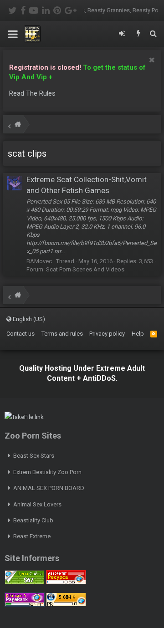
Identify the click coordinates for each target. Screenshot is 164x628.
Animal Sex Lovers (37, 504)
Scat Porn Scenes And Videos (85, 269)
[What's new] (138, 34)
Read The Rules (32, 93)
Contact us (20, 333)
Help (138, 333)
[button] (13, 34)
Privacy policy (107, 333)
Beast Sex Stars (33, 455)
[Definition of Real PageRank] (25, 604)
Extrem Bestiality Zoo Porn (47, 472)
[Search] (153, 34)
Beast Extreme (32, 536)
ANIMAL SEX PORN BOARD (48, 488)
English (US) (28, 319)
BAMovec (39, 261)
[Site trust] (66, 582)
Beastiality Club (33, 520)
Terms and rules (62, 333)
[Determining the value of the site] (25, 582)
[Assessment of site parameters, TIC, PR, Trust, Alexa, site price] (66, 604)
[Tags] (18, 125)
